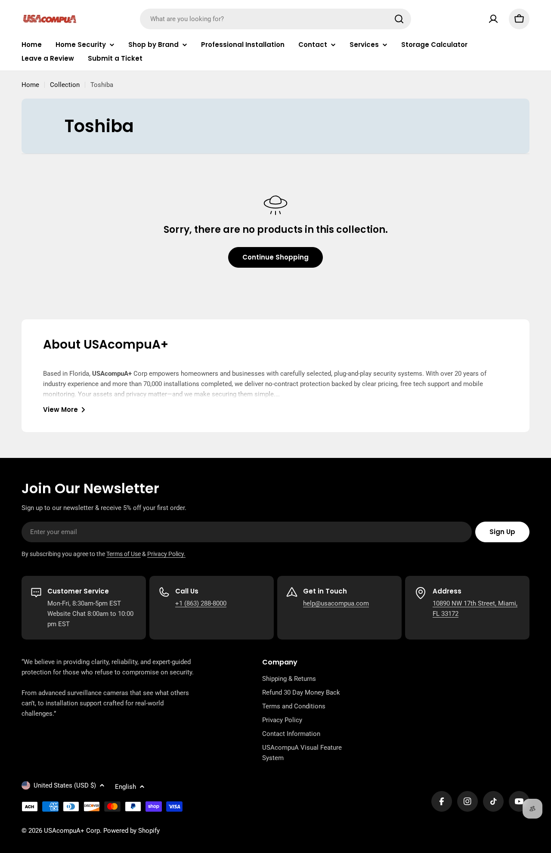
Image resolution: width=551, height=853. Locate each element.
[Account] (493, 19)
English (125, 787)
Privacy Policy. (166, 553)
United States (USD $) (65, 785)
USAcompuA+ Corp (72, 830)
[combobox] (275, 19)
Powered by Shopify (131, 830)
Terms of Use (123, 553)
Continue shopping (275, 257)
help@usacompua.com (336, 603)
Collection (65, 85)
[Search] (399, 19)
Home (30, 85)
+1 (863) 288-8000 (200, 603)
